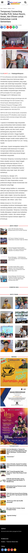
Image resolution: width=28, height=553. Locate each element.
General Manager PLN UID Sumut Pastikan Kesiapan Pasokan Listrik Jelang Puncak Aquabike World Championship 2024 (16, 278)
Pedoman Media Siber (12, 541)
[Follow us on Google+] (8, 549)
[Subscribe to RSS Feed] (15, 549)
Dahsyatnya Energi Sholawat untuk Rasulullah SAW (16, 486)
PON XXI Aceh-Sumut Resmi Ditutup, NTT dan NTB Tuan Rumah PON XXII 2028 (16, 495)
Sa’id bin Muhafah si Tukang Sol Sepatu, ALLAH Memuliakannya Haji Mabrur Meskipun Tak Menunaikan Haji (16, 451)
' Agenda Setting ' (11, 515)
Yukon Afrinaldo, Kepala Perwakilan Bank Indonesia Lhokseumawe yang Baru (16, 465)
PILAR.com (5, 73)
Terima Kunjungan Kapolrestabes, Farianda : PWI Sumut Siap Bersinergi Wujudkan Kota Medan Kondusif (17, 249)
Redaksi (3, 541)
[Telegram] (16, 27)
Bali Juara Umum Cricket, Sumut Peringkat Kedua (15, 508)
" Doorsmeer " (10, 456)
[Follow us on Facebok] (2, 549)
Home (1, 8)
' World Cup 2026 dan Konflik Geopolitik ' (14, 501)
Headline (9, 8)
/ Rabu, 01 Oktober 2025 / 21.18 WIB (15, 25)
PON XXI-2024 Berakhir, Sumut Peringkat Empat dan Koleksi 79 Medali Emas (15, 480)
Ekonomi (5, 8)
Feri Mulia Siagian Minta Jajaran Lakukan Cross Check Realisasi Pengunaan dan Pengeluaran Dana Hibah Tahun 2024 (16, 268)
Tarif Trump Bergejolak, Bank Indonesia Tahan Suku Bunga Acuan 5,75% (16, 473)
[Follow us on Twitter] (5, 549)
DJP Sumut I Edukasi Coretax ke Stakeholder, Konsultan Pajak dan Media (18, 239)
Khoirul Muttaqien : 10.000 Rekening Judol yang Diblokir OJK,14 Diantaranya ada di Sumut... (17, 259)
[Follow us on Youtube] (12, 549)
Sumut (13, 8)
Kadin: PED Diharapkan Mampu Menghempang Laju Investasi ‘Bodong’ (17, 229)
